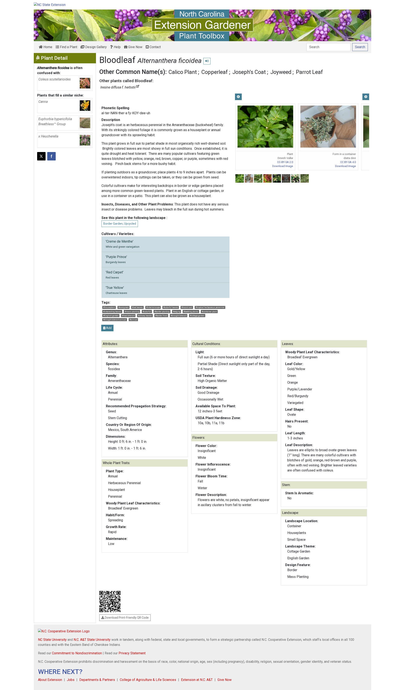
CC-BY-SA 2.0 (285, 162)
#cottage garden (197, 315)
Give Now (134, 47)
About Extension (50, 680)
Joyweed (280, 72)
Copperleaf (214, 72)
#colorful (147, 311)
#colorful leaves (170, 307)
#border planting (162, 311)
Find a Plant (68, 47)
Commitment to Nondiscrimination (77, 653)
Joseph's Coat (249, 72)
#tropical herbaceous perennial (210, 307)
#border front (161, 315)
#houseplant (109, 307)
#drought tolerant (179, 315)
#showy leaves (145, 315)
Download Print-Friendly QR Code (126, 617)
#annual (133, 319)
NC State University (52, 640)
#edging (176, 311)
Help (117, 47)
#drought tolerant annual (114, 319)
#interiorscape (153, 307)
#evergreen (123, 307)
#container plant (209, 311)
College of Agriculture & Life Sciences (148, 680)
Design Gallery (95, 47)
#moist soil (186, 307)
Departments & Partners (97, 680)
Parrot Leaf (309, 72)
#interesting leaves (112, 311)
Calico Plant (183, 72)
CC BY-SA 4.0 (348, 162)
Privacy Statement (132, 653)
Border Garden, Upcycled (119, 223)
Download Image (282, 166)
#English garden (111, 315)
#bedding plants (191, 311)
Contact (155, 47)
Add (108, 328)
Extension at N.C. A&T (197, 680)
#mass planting (132, 311)
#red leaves (137, 307)
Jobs (70, 680)
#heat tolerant (128, 315)
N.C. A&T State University (92, 640)
